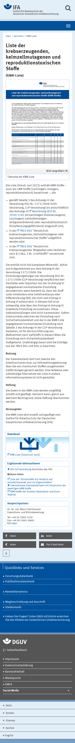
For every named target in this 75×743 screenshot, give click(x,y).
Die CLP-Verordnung (20, 469)
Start (8, 36)
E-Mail (13, 523)
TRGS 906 (26, 246)
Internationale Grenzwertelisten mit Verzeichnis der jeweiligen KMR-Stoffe (36, 487)
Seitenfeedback (17, 650)
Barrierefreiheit (14, 671)
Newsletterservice (16, 591)
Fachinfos (19, 36)
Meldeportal (13, 678)
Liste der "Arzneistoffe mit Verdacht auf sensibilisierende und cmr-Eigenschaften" (29, 481)
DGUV (8, 705)
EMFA (8, 684)
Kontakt (9, 713)
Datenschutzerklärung (19, 665)
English (9, 735)
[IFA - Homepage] (31, 9)
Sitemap (10, 720)
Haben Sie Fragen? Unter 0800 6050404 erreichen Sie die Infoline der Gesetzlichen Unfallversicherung (37, 618)
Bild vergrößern (55, 171)
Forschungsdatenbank (19, 576)
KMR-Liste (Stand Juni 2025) (25, 455)
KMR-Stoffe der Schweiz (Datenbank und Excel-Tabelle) (33, 493)
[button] (19, 535)
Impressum (12, 659)
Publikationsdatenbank (19, 581)
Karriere (9, 728)
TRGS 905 (26, 231)
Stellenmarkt (13, 607)
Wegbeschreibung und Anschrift (25, 602)
